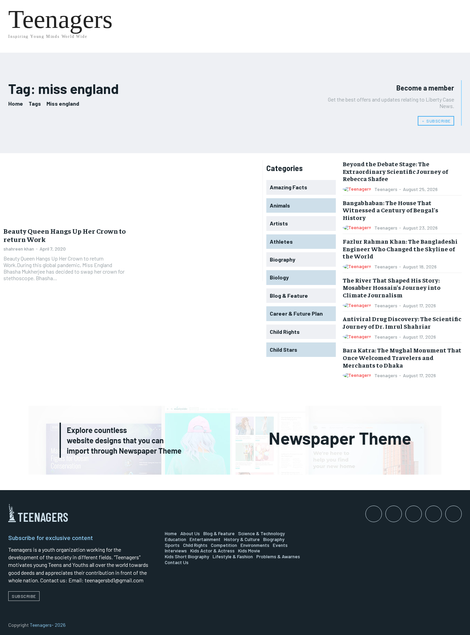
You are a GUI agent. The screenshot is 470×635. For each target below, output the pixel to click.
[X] (453, 514)
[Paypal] (413, 514)
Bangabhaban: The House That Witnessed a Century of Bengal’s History (390, 210)
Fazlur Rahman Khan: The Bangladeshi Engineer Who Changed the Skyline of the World (400, 248)
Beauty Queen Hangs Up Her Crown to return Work (64, 234)
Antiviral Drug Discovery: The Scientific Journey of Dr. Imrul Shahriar (402, 322)
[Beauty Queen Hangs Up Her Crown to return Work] (65, 191)
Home (15, 103)
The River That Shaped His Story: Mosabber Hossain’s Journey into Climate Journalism (391, 287)
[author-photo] (358, 189)
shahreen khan (18, 249)
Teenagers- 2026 (48, 625)
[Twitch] (433, 514)
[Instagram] (393, 514)
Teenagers (385, 189)
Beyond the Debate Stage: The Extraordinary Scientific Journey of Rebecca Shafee (395, 171)
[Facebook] (373, 514)
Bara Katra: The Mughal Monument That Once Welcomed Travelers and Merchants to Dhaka (402, 357)
